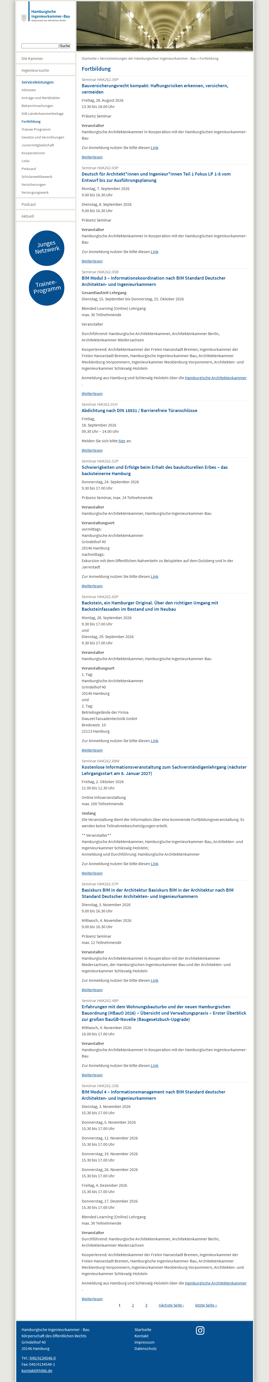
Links (26, 160)
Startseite (89, 58)
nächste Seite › (171, 1305)
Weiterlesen (92, 157)
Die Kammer (32, 58)
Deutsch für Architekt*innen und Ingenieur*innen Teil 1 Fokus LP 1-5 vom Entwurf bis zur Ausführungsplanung (156, 177)
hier (122, 440)
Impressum (144, 1342)
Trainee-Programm (36, 129)
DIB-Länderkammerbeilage (43, 113)
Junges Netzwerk (47, 247)
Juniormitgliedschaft (38, 145)
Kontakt (141, 1335)
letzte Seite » (206, 1305)
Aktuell (28, 216)
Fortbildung (31, 121)
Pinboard (29, 168)
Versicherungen (34, 184)
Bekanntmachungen (37, 105)
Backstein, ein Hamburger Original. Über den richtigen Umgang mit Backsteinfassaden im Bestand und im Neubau (150, 606)
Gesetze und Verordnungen (43, 137)
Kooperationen (33, 153)
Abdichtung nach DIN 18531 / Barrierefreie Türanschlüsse (139, 410)
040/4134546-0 (43, 1357)
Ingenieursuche (35, 70)
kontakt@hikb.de (37, 1370)
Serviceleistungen (38, 82)
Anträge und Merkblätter (41, 97)
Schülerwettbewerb (37, 176)
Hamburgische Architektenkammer (216, 377)
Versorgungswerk (35, 192)
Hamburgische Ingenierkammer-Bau (46, 17)
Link (154, 147)
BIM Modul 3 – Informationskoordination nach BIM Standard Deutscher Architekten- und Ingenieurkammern (154, 281)
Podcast (29, 204)
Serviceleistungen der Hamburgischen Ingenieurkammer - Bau (148, 58)
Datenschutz (145, 1348)
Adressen (29, 90)
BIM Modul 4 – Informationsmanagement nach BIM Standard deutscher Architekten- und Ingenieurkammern (153, 1095)
